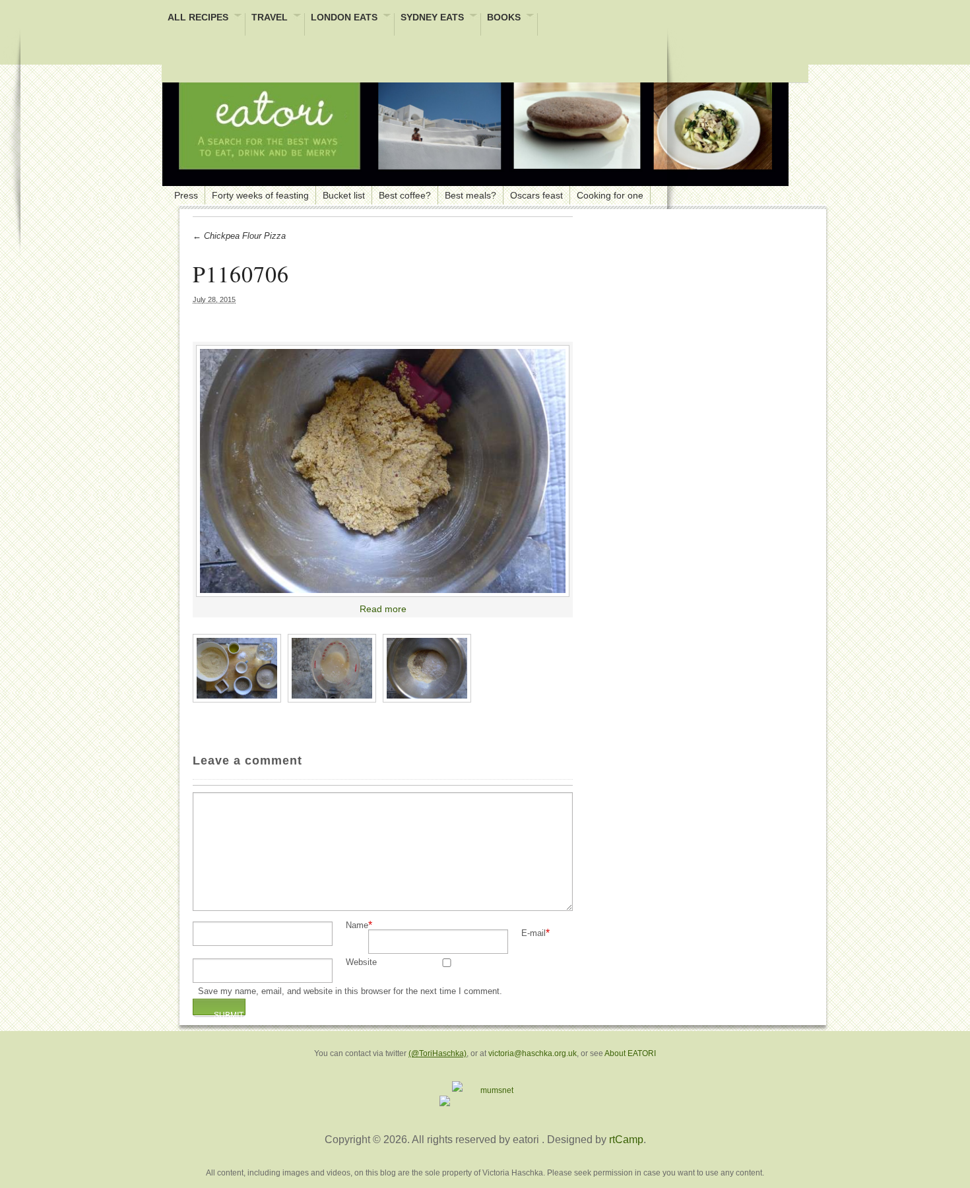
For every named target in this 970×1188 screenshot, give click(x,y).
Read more (383, 609)
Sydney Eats (432, 18)
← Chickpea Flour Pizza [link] (239, 236)
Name (357, 926)
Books (504, 18)
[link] (382, 471)
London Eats (344, 18)
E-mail (533, 933)
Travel (269, 18)
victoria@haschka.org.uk (532, 1053)
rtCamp (626, 1139)
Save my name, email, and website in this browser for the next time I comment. (350, 991)
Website (361, 962)
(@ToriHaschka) (437, 1053)
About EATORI (630, 1053)
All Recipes (198, 18)
